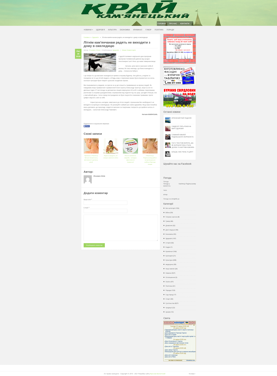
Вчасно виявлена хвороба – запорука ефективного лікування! (130, 159)
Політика (159, 30)
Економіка (125, 30)
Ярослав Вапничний (157, 374)
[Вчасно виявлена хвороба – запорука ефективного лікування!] (130, 145)
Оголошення (170, 277)
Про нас (173, 24)
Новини (88, 30)
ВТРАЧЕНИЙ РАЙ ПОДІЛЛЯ (181, 118)
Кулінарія (169, 256)
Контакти (184, 24)
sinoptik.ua (175, 199)
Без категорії (170, 208)
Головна (161, 24)
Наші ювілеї (170, 269)
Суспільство (170, 303)
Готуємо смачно (171, 217)
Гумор (148, 30)
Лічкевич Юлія (94, 50)
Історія (168, 243)
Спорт (168, 299)
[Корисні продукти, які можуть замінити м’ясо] (110, 145)
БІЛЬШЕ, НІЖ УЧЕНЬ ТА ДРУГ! (182, 152)
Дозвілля (169, 225)
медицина (169, 264)
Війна (168, 212)
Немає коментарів (128, 50)
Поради (170, 30)
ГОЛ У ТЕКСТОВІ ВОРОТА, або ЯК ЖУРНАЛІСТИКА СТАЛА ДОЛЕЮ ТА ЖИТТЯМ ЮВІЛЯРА (183, 145)
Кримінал (137, 30)
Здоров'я (95, 37)
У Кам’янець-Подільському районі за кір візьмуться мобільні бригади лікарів (150, 160)
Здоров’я (100, 30)
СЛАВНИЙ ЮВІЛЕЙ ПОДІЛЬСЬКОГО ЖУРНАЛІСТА (182, 136)
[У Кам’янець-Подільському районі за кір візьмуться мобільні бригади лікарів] (150, 145)
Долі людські (170, 230)
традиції (169, 308)
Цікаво (168, 312)
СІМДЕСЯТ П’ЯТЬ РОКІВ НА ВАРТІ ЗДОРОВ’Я (181, 127)
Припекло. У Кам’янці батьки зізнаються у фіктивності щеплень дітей (91, 159)
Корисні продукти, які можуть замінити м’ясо (110, 157)
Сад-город (169, 295)
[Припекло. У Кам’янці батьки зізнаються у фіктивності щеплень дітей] (91, 145)
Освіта (168, 282)
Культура (112, 30)
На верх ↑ (192, 374)
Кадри (168, 247)
